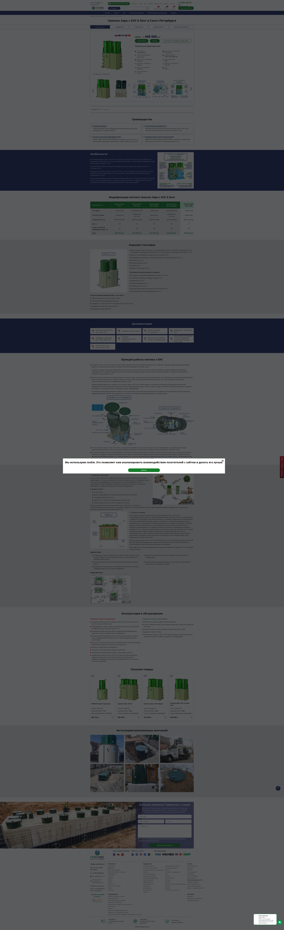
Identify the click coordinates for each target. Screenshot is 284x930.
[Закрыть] (180, 445)
